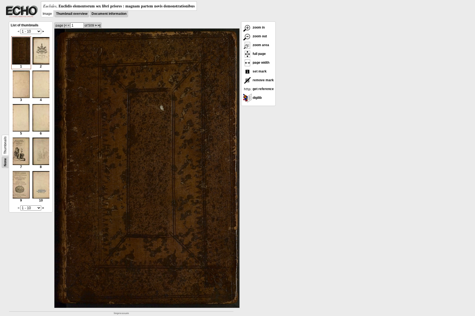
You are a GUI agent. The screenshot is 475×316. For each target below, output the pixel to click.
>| (99, 25)
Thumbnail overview (71, 14)
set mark (259, 71)
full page (259, 54)
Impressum (121, 313)
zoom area (260, 45)
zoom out (259, 36)
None (5, 162)
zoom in (258, 27)
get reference (263, 89)
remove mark (263, 80)
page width (260, 63)
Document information (109, 14)
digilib (257, 98)
